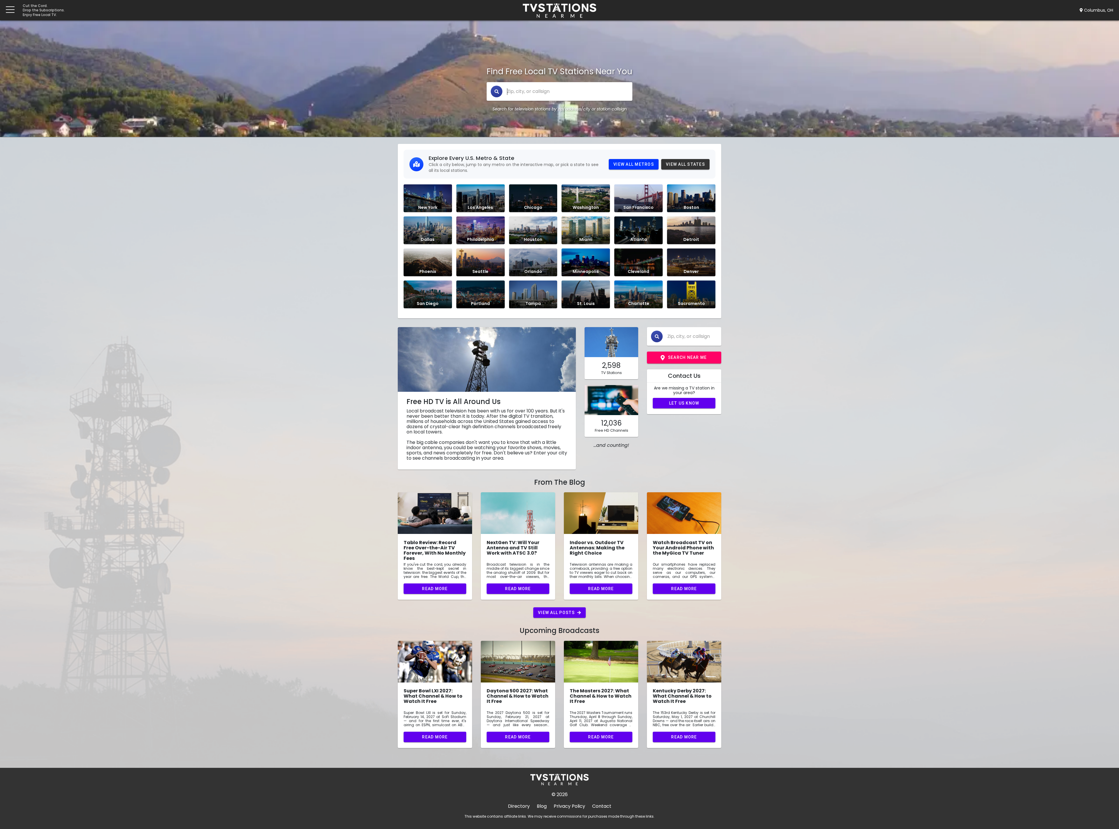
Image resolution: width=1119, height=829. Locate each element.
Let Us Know (684, 403)
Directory (519, 806)
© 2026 (560, 794)
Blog (542, 806)
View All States (685, 164)
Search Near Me (687, 357)
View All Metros (633, 164)
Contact (601, 806)
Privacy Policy (569, 806)
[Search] (496, 91)
